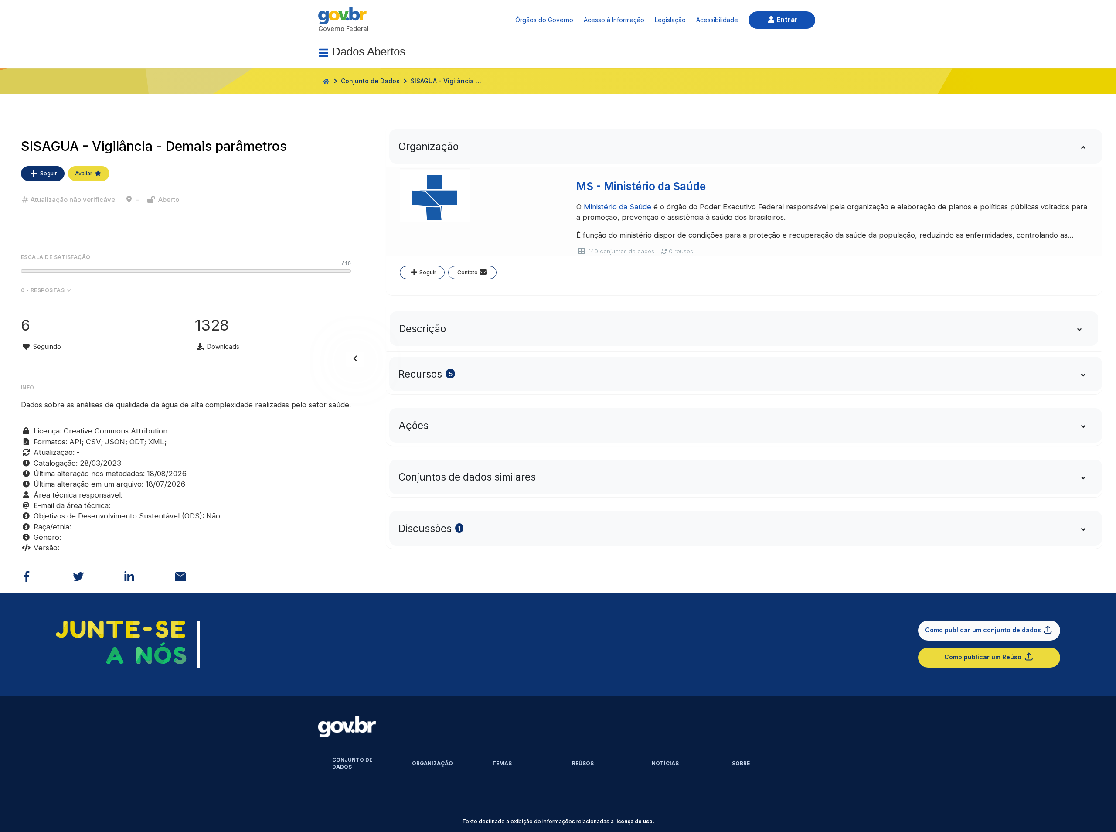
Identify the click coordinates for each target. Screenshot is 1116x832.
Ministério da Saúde (617, 206)
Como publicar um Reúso (982, 657)
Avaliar (83, 173)
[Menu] (323, 52)
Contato (467, 272)
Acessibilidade (717, 20)
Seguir (48, 173)
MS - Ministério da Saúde (641, 186)
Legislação (670, 20)
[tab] (744, 146)
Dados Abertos (368, 51)
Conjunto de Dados (370, 81)
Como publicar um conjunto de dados (983, 630)
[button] (186, 290)
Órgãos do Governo (544, 20)
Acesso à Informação (614, 20)
